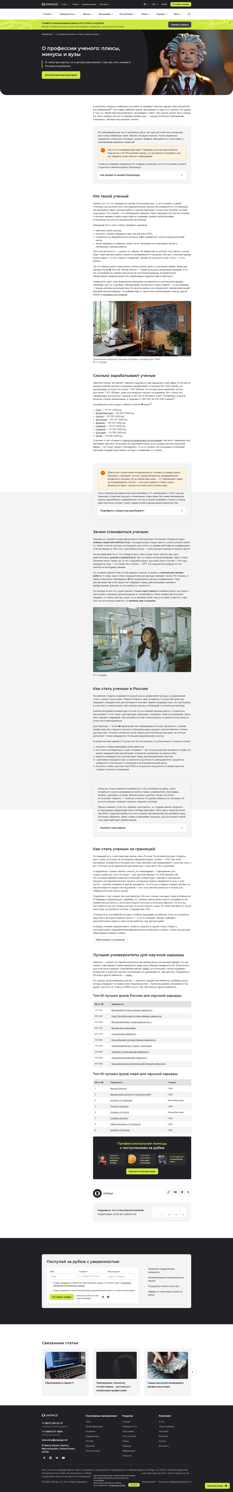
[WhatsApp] (108, 1297)
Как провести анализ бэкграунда (120, 175)
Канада (100, 416)
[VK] (175, 1192)
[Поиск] (189, 14)
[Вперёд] (192, 1372)
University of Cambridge (121, 1100)
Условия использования (143, 1481)
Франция (100, 422)
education (55, 1440)
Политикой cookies (117, 1485)
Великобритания (104, 413)
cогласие (63, 1290)
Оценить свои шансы (112, 827)
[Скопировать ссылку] (169, 1192)
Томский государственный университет (130, 1052)
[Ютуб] (63, 1458)
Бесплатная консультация (61, 75)
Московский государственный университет (132, 1010)
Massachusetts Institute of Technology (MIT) (130, 1094)
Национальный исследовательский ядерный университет (139, 1064)
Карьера (161, 14)
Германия (100, 426)
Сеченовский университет (124, 1034)
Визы (176, 14)
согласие (64, 1283)
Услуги (75, 4)
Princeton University (119, 1106)
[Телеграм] (44, 1458)
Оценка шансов (89, 4)
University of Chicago (120, 1130)
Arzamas (122, 294)
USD (154, 4)
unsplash (103, 675)
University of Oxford (119, 1112)
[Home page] (50, 4)
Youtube (103, 362)
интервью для (110, 294)
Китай (99, 435)
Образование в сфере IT (59, 1382)
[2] (174, 398)
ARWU (146, 968)
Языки (145, 14)
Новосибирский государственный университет (134, 1040)
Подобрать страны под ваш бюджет (122, 510)
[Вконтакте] (57, 1458)
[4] (146, 563)
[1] (111, 109)
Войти (164, 4)
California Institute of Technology (125, 1124)
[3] (151, 404)
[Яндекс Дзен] (50, 1458)
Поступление (126, 14)
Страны (47, 14)
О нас (63, 4)
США (98, 409)
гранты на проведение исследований (142, 440)
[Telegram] (182, 1192)
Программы (104, 14)
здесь (129, 975)
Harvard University (118, 1088)
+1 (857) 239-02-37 (52, 1423)
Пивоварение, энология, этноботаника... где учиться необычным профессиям (113, 1386)
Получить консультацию (142, 1171)
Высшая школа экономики (124, 1028)
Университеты (67, 14)
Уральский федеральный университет (129, 1058)
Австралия (101, 419)
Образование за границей (110, 939)
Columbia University (119, 1118)
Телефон (83, 1272)
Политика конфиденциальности (174, 1481)
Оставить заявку (180, 4)
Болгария (101, 432)
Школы (86, 14)
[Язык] (146, 4)
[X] (188, 1192)
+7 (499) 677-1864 (52, 1431)
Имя (51, 1272)
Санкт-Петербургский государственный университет (137, 1016)
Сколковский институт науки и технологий (131, 1046)
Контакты (104, 4)
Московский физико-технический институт (132, 1022)
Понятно (134, 1485)
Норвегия (101, 429)
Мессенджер (113, 1272)
